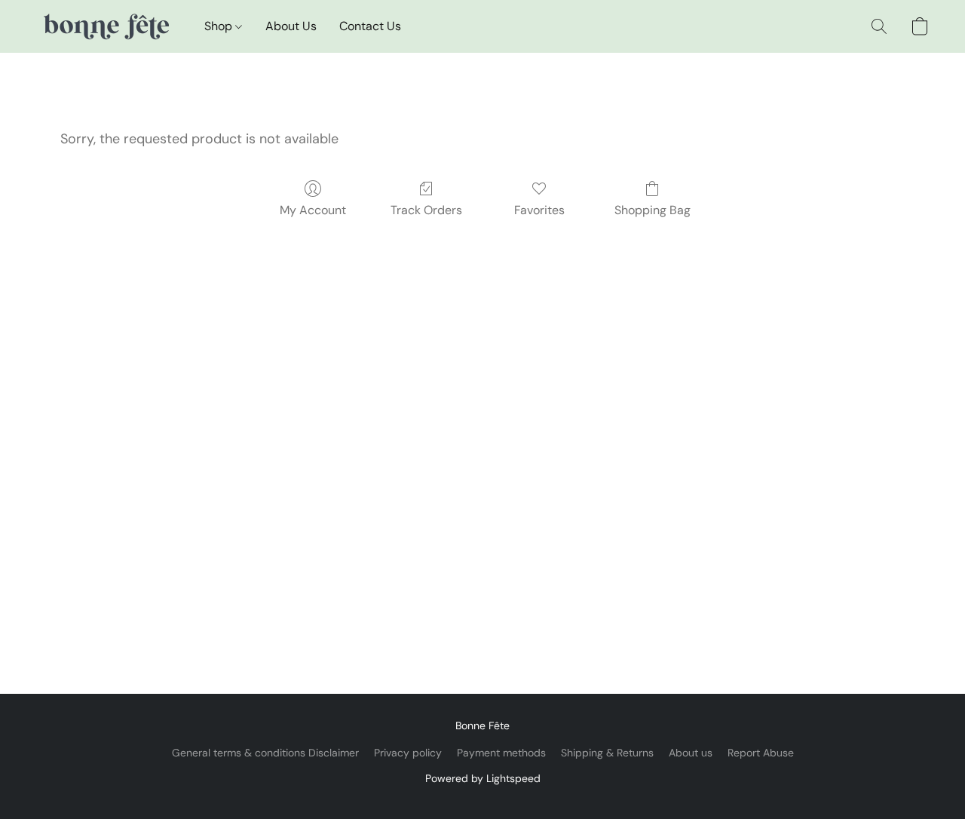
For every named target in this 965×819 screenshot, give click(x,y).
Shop (219, 26)
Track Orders (426, 210)
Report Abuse (761, 752)
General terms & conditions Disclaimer (265, 752)
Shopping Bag (652, 210)
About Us (291, 26)
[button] (105, 26)
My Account (313, 210)
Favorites (539, 210)
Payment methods (501, 752)
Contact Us (370, 26)
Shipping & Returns (607, 752)
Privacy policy (408, 752)
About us (690, 752)
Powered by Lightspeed (483, 778)
